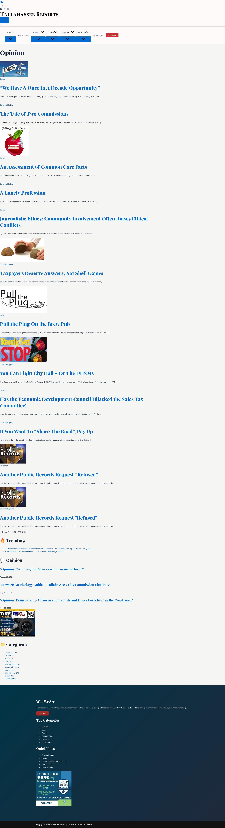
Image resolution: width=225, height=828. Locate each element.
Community (66, 32)
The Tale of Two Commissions (34, 113)
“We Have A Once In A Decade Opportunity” (50, 87)
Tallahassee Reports (58, 824)
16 (15, 532)
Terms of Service (49, 764)
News (9, 32)
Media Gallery (12, 667)
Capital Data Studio (84, 824)
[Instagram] (8, 9)
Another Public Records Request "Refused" (48, 517)
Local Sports (11, 679)
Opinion (3, 79)
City (8, 661)
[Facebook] (1, 9)
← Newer (4, 532)
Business (36, 32)
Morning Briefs (12, 664)
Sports (51, 32)
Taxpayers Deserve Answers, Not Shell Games (51, 273)
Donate (45, 758)
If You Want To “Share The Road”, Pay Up (46, 431)
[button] (13, 32)
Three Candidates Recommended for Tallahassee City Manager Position (35, 551)
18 (20, 532)
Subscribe (112, 35)
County (9, 676)
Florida (10, 658)
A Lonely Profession (22, 192)
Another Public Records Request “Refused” (49, 474)
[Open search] (4, 20)
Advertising (98, 35)
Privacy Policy (47, 767)
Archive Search (48, 755)
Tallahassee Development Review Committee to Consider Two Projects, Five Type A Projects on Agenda (48, 548)
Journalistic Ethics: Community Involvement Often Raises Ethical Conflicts (74, 221)
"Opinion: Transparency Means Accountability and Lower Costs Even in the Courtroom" (66, 600)
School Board (12, 673)
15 (12, 532)
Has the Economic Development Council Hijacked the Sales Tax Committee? (71, 402)
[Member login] (1, 25)
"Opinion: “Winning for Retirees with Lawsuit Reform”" (42, 569)
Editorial (3, 264)
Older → (25, 532)
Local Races (23, 35)
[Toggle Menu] (10, 39)
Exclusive (11, 652)
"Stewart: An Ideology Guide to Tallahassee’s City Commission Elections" (55, 584)
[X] (5, 9)
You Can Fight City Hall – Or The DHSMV (47, 373)
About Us (82, 32)
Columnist (4, 105)
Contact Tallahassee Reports (54, 761)
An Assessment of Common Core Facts (43, 166)
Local (9, 655)
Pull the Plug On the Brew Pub (35, 324)
